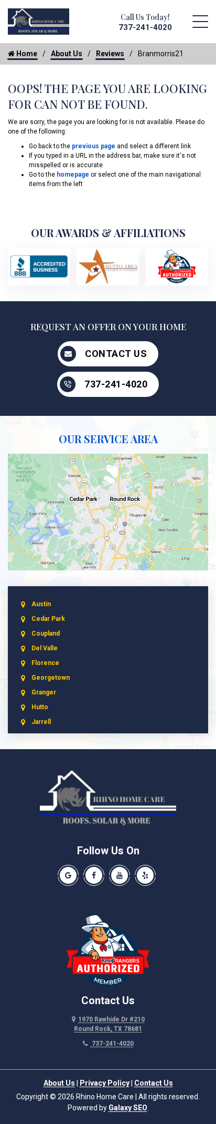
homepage (73, 174)
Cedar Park (48, 618)
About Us (66, 53)
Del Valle (44, 648)
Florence (45, 663)
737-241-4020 (145, 27)
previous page (93, 146)
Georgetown (50, 677)
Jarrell (41, 722)
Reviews (110, 53)
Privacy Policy (104, 1083)
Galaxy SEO (128, 1107)
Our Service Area (108, 439)
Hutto (39, 707)
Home (26, 53)
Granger (43, 692)
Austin (41, 604)
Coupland (45, 633)
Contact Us (116, 353)
